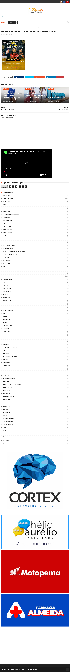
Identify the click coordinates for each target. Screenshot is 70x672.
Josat (4, 335)
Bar (4, 223)
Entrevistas (6, 298)
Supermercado (7, 412)
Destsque (5, 285)
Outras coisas (7, 375)
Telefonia (5, 415)
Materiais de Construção (10, 356)
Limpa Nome (6, 344)
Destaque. (6, 282)
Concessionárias (8, 248)
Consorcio (6, 257)
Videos (5, 434)
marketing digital (8, 353)
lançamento (6, 338)
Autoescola (6, 217)
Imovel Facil (6, 332)
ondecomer (6, 372)
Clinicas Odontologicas (10, 242)
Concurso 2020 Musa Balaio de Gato (14, 251)
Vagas (4, 428)
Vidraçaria (6, 440)
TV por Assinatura (8, 421)
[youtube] (67, 2)
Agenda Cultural (8, 199)
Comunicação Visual (9, 245)
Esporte (5, 304)
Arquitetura (6, 211)
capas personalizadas (9, 230)
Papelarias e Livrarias (9, 378)
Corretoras (6, 263)
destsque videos (7, 288)
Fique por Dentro (8, 310)
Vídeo (4, 431)
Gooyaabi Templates (31, 669)
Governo (5, 322)
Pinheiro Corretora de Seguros (12, 384)
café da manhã (7, 226)
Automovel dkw (7, 220)
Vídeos (5, 437)
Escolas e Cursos (8, 301)
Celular (5, 236)
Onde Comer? (7, 363)
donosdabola (7, 291)
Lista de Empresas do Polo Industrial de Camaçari (57, 98)
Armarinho (6, 208)
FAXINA (4, 307)
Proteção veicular (8, 397)
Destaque (9, 28)
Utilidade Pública (8, 424)
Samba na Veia (7, 403)
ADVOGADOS (6, 195)
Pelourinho (6, 381)
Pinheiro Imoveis (7, 387)
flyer (4, 313)
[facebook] (64, 2)
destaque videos (8, 279)
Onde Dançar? (7, 366)
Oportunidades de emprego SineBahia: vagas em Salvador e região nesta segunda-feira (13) (12, 96)
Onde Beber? (6, 359)
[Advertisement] (35, 643)
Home (3, 22)
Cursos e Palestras (8, 270)
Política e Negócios (9, 390)
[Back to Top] (67, 669)
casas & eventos (8, 233)
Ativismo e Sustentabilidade (11, 214)
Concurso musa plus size (10, 254)
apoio (4, 205)
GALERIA (5, 316)
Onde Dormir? (7, 369)
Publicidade (6, 400)
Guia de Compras (8, 325)
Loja (4, 350)
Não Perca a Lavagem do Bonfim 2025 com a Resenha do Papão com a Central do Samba (35, 96)
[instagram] (61, 2)
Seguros (5, 409)
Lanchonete (6, 341)
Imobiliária (6, 328)
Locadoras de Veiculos (10, 347)
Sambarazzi (6, 406)
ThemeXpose (11, 669)
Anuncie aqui (6, 202)
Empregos (5, 294)
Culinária (5, 267)
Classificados (7, 239)
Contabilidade (7, 260)
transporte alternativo (10, 418)
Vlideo (4, 443)
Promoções (6, 394)
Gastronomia (7, 319)
